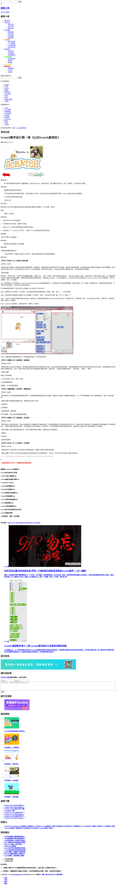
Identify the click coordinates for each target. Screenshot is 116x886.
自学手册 (11, 34)
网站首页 (7, 20)
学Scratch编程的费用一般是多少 (14, 853)
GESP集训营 (12, 45)
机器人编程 (8, 99)
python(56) (15, 826)
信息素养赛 (11, 58)
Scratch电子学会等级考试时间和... (15, 848)
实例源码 (11, 36)
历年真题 (11, 53)
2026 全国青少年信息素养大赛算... (15, 842)
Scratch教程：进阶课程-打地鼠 (14, 855)
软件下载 (11, 26)
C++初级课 (11, 43)
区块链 (6, 117)
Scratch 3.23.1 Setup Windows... (14, 814)
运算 (6, 122)
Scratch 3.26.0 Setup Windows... (14, 807)
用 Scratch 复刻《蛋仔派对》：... (14, 844)
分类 (5, 879)
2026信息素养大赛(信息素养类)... (14, 838)
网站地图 (59, 874)
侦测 (6, 124)
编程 (6, 90)
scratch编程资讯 (21, 128)
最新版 (6, 91)
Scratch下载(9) (43, 828)
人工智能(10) (108, 826)
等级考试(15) (78, 826)
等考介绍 (11, 51)
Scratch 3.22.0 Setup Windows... (14, 818)
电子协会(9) (35, 828)
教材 (6, 101)
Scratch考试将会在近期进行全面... (15, 850)
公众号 (10, 70)
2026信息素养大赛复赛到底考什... (15, 836)
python (6, 88)
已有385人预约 (5, 677)
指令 (6, 120)
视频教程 (7, 111)
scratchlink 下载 (9, 810)
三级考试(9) (27, 828)
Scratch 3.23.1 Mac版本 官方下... (14, 812)
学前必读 (7, 22)
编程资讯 (11, 28)
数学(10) (100, 826)
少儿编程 (7, 93)
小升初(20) (38, 826)
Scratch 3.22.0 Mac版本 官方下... (14, 816)
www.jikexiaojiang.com (16, 874)
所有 (5, 881)
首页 (13, 128)
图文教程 (11, 32)
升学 (6, 95)
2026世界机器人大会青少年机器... (15, 840)
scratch (6, 84)
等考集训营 (11, 55)
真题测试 (11, 37)
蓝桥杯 (10, 62)
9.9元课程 (7, 113)
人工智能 (7, 109)
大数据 (6, 115)
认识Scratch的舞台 (10, 846)
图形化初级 (11, 41)
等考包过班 (11, 47)
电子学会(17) (69, 826)
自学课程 (7, 30)
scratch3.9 (7, 119)
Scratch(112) (8, 826)
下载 (6, 86)
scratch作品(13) (87, 826)
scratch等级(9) (10, 828)
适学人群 (11, 24)
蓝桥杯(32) (31, 826)
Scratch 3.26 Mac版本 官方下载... (14, 809)
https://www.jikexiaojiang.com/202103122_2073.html (24, 522)
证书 (6, 97)
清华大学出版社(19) (58, 826)
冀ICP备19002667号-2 (49, 874)
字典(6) (51, 828)
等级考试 (7, 49)
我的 (5, 883)
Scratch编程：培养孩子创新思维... (15, 852)
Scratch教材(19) (47, 826)
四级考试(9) (19, 828)
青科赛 (10, 60)
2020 (6, 108)
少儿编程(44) (23, 826)
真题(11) (95, 826)
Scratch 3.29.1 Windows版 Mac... (14, 805)
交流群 (10, 72)
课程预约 (11, 68)
